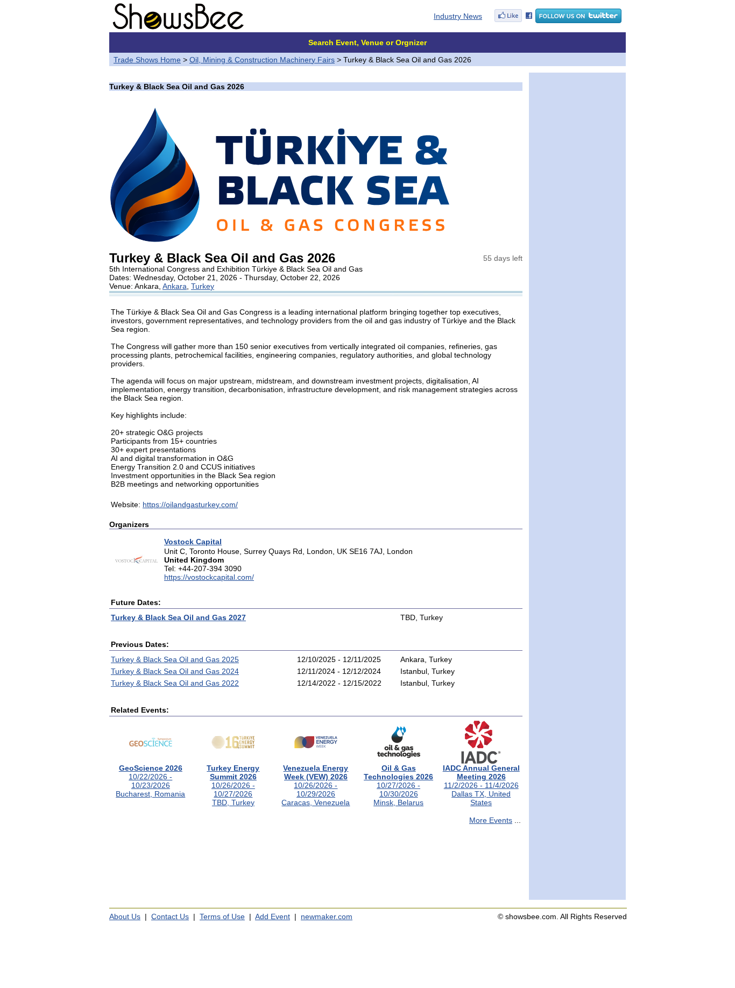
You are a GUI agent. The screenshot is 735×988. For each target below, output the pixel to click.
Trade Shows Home (147, 59)
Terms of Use (222, 916)
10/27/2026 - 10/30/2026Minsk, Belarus (398, 785)
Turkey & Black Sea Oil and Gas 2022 (175, 683)
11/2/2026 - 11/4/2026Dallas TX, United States (481, 785)
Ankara (174, 286)
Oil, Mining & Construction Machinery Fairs (262, 59)
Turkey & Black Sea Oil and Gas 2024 (175, 671)
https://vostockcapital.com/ (209, 577)
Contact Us (170, 916)
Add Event (272, 916)
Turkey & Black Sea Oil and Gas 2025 (175, 659)
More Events (490, 820)
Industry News (458, 16)
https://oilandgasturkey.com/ (190, 504)
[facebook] (513, 20)
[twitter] (578, 20)
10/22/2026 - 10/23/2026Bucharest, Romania (150, 781)
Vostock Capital (193, 541)
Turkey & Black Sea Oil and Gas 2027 (178, 617)
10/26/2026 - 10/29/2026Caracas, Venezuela (315, 785)
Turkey (202, 286)
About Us (124, 916)
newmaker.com (326, 916)
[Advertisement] (316, 867)
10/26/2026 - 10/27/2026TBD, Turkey (233, 785)
